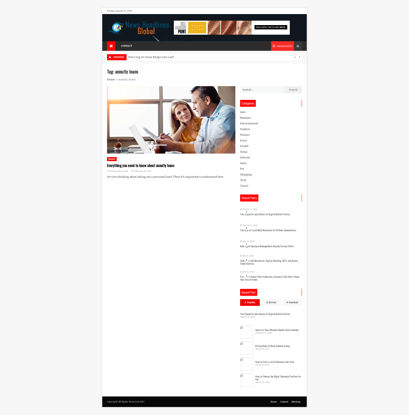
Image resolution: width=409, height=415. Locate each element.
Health (244, 146)
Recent (272, 302)
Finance (112, 159)
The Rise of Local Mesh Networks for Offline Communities (268, 230)
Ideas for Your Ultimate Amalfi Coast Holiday (276, 330)
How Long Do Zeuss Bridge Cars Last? (151, 57)
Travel (244, 185)
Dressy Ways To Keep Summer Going (272, 346)
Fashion (245, 129)
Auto (243, 112)
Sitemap (295, 401)
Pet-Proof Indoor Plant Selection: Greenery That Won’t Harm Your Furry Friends (269, 278)
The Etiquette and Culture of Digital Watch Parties (265, 214)
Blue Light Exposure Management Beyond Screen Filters (267, 246)
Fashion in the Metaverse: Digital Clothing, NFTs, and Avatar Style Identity (269, 262)
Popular (251, 302)
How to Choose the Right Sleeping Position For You (278, 378)
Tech (243, 180)
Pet (242, 168)
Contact (126, 46)
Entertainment (249, 123)
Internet (245, 157)
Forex (243, 140)
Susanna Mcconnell (118, 171)
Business (245, 117)
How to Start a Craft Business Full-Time (274, 362)
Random (293, 302)
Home (111, 79)
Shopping (246, 174)
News (243, 163)
